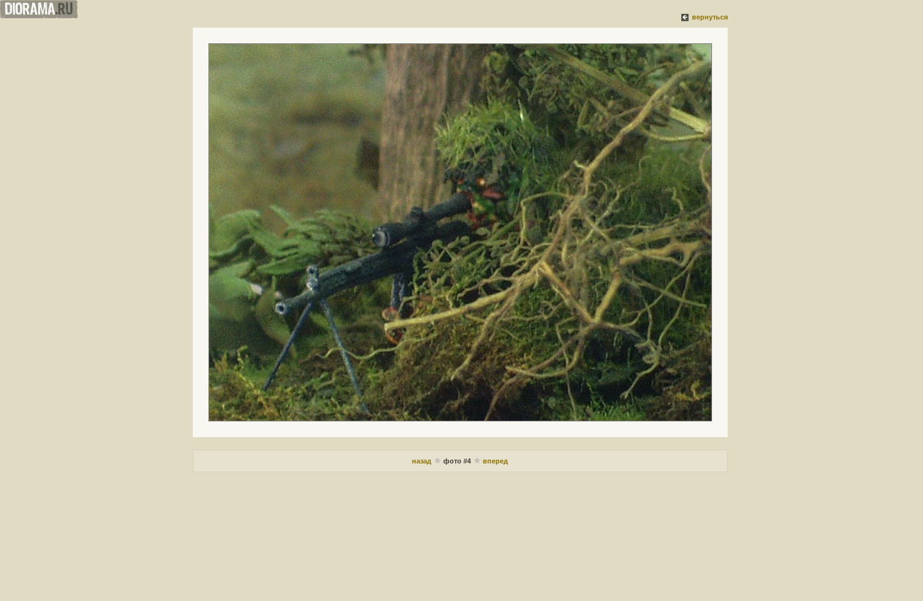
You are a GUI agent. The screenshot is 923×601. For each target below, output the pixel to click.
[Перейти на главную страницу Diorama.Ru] (39, 15)
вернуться (710, 17)
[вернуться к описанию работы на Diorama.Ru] (685, 17)
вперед (495, 461)
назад (422, 461)
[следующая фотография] (460, 232)
